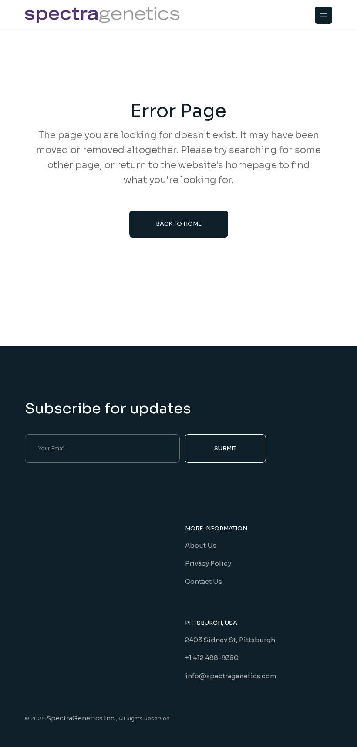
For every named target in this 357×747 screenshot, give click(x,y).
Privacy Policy (208, 563)
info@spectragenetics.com (230, 676)
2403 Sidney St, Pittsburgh (230, 640)
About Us (200, 545)
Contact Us (203, 581)
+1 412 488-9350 (212, 657)
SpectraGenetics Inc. (81, 718)
